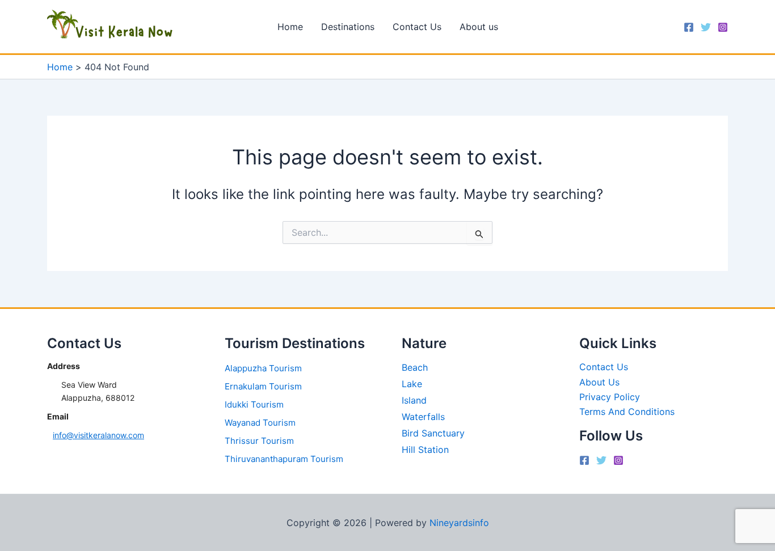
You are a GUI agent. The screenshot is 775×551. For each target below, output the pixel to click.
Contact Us (417, 26)
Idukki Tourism (254, 404)
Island (414, 400)
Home (290, 26)
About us (479, 26)
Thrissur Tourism (259, 440)
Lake (412, 383)
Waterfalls (423, 416)
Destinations (347, 26)
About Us (599, 382)
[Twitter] (706, 27)
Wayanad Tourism (260, 422)
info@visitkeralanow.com (98, 435)
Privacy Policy (609, 396)
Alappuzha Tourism (263, 368)
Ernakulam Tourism (263, 386)
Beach (415, 367)
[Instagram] (723, 27)
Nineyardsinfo (459, 522)
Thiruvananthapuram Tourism (284, 458)
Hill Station (425, 449)
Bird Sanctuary (433, 433)
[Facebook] (689, 27)
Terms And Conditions (627, 411)
